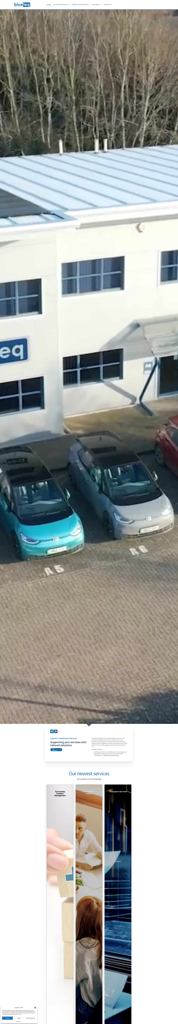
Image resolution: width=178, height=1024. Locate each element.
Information (95, 4)
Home (49, 4)
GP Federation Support (89, 792)
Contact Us (107, 4)
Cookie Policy (18, 1021)
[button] (35, 1007)
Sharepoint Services (118, 791)
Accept (7, 1018)
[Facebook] (56, 731)
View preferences (30, 1018)
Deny (19, 1018)
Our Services (54, 749)
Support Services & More (80, 4)
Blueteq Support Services (111, 755)
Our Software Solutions (60, 4)
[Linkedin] (52, 731)
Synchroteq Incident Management (60, 793)
